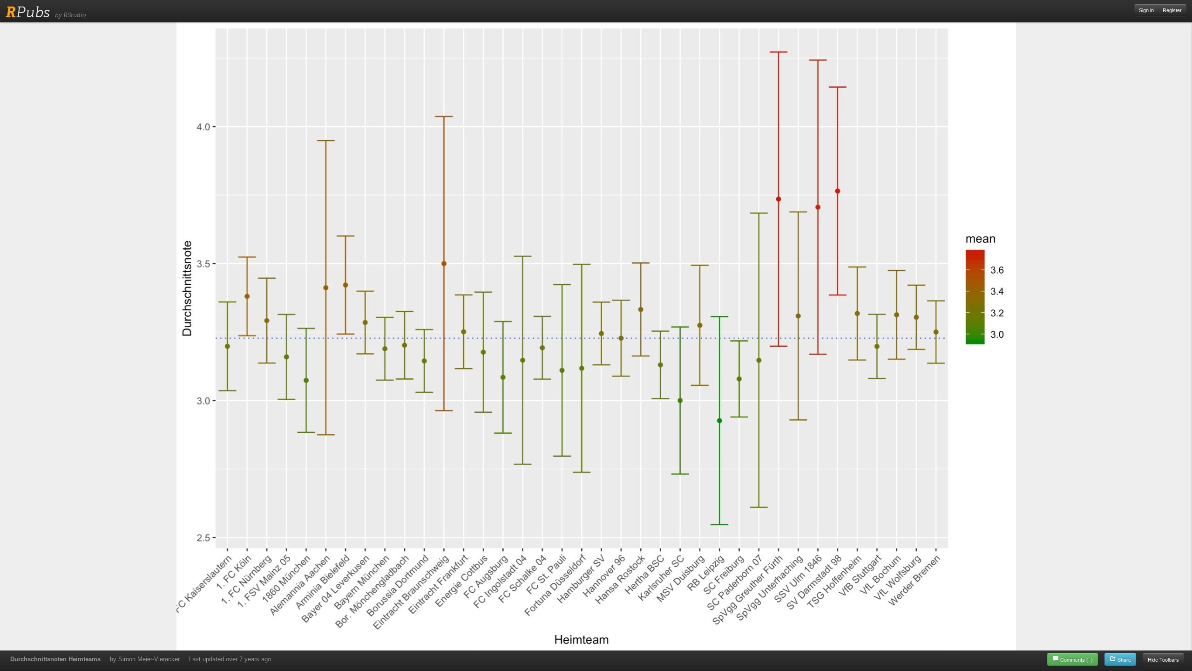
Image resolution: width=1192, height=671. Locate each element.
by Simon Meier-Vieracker (145, 659)
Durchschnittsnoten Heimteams (55, 659)
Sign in (1146, 10)
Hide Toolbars (1163, 659)
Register (1172, 10)
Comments (1076, 659)
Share (1123, 659)
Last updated (230, 659)
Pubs (28, 12)
